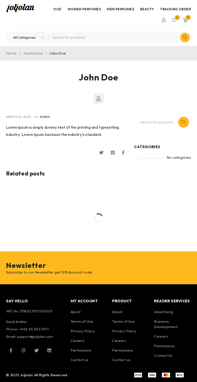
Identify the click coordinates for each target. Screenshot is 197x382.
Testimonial (33, 53)
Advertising (163, 311)
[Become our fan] (11, 350)
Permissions (81, 350)
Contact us (80, 360)
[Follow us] (36, 350)
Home (11, 53)
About (76, 311)
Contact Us (163, 355)
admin (45, 117)
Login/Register (164, 20)
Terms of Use (82, 321)
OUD (57, 9)
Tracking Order (175, 9)
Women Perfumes (84, 9)
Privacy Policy (83, 331)
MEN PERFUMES (120, 9)
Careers (78, 340)
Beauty (147, 9)
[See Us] (23, 350)
